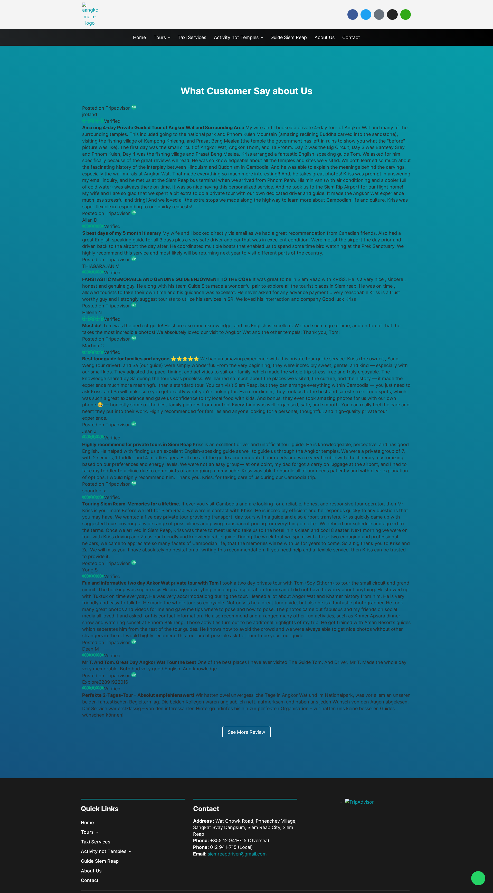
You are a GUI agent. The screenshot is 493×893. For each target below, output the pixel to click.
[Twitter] (366, 14)
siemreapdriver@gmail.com (237, 854)
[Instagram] (392, 14)
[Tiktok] (379, 14)
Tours (160, 37)
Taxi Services (192, 37)
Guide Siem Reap (288, 37)
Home (139, 37)
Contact (351, 37)
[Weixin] (405, 14)
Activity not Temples (236, 37)
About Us (325, 37)
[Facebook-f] (352, 14)
